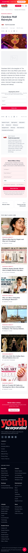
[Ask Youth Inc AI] (25, 549)
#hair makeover (20, 127)
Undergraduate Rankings (7, 487)
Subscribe (18, 5)
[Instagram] (5, 437)
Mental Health (4, 511)
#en (3, 125)
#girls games (14, 122)
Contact (3, 448)
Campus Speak (4, 536)
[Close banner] (26, 2)
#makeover (8, 125)
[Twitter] (2, 437)
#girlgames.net (5, 127)
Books (16, 490)
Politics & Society (19, 513)
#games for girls (5, 122)
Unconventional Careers (20, 473)
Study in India (4, 471)
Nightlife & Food (18, 500)
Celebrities (17, 494)
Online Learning (5, 475)
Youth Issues (4, 532)
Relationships (4, 513)
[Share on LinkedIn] (14, 31)
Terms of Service (5, 458)
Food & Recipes (5, 517)
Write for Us (4, 451)
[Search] (23, 6)
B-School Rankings (5, 485)
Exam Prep (3, 477)
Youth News (17, 511)
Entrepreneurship (19, 477)
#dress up (15, 125)
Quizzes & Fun (18, 496)
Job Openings (18, 475)
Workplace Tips (18, 479)
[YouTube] (12, 437)
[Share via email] (17, 31)
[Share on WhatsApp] (11, 31)
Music (16, 487)
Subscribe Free (21, 1)
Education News (18, 509)
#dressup (13, 127)
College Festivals (5, 539)
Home (2, 9)
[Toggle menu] (26, 5)
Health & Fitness (5, 509)
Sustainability (4, 522)
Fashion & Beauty (9, 9)
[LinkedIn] (9, 437)
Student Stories (4, 534)
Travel (2, 515)
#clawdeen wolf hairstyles (7, 130)
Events (16, 498)
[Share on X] (9, 31)
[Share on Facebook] (6, 31)
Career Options (18, 471)
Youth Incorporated (13, 138)
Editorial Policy (4, 453)
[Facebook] (15, 437)
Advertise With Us (5, 446)
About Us (3, 444)
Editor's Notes (4, 541)
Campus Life (4, 528)
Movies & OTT (18, 485)
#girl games (21, 122)
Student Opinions (5, 530)
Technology (4, 520)
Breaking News (18, 506)
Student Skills (4, 479)
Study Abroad (4, 473)
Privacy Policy (4, 456)
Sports (16, 492)
